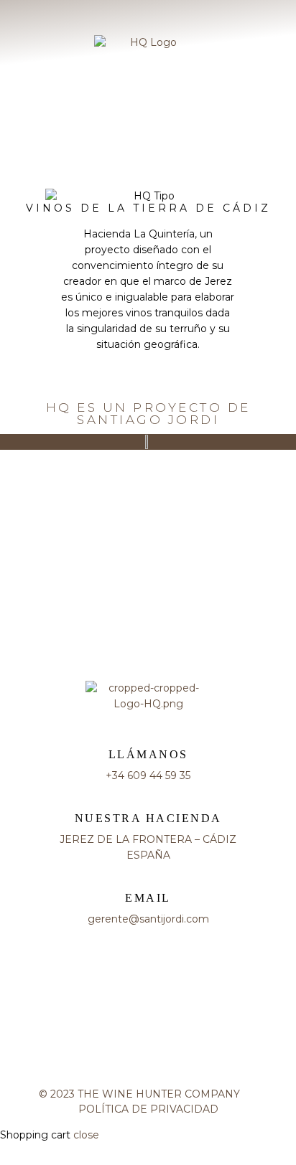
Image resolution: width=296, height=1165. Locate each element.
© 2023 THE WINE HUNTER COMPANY (148, 1094)
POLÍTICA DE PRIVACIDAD (148, 1109)
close (86, 1134)
